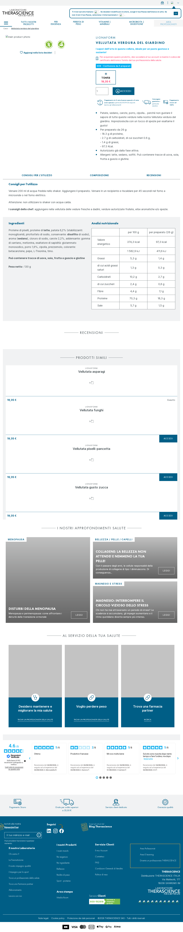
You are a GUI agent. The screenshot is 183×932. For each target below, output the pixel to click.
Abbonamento (15, 889)
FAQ (97, 862)
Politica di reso (101, 874)
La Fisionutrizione (16, 859)
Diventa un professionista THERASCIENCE (158, 860)
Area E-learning (147, 854)
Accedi (168, 438)
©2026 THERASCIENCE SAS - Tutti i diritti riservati (121, 918)
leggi (166, 570)
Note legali (43, 918)
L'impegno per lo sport (19, 871)
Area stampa (65, 891)
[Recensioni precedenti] (30, 759)
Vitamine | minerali (105, 23)
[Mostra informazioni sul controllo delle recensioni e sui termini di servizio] (25, 761)
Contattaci (99, 856)
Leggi (79, 615)
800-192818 (97, 901)
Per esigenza (56, 23)
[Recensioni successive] (178, 759)
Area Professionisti (168, 23)
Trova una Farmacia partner (21, 883)
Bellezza (60, 868)
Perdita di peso (78, 23)
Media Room (62, 897)
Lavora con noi (15, 895)
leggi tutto (148, 759)
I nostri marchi (62, 850)
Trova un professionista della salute (24, 877)
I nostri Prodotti (66, 845)
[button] (175, 3)
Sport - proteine (63, 880)
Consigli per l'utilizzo (37, 175)
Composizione (99, 175)
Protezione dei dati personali (81, 918)
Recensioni (154, 175)
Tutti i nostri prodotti (28, 23)
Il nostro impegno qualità (20, 865)
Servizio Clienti (104, 844)
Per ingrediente (63, 862)
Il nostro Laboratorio (22, 848)
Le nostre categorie (6, 23)
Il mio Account (101, 850)
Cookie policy (57, 918)
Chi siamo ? (14, 853)
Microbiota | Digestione (136, 23)
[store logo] (18, 12)
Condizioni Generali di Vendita (109, 868)
